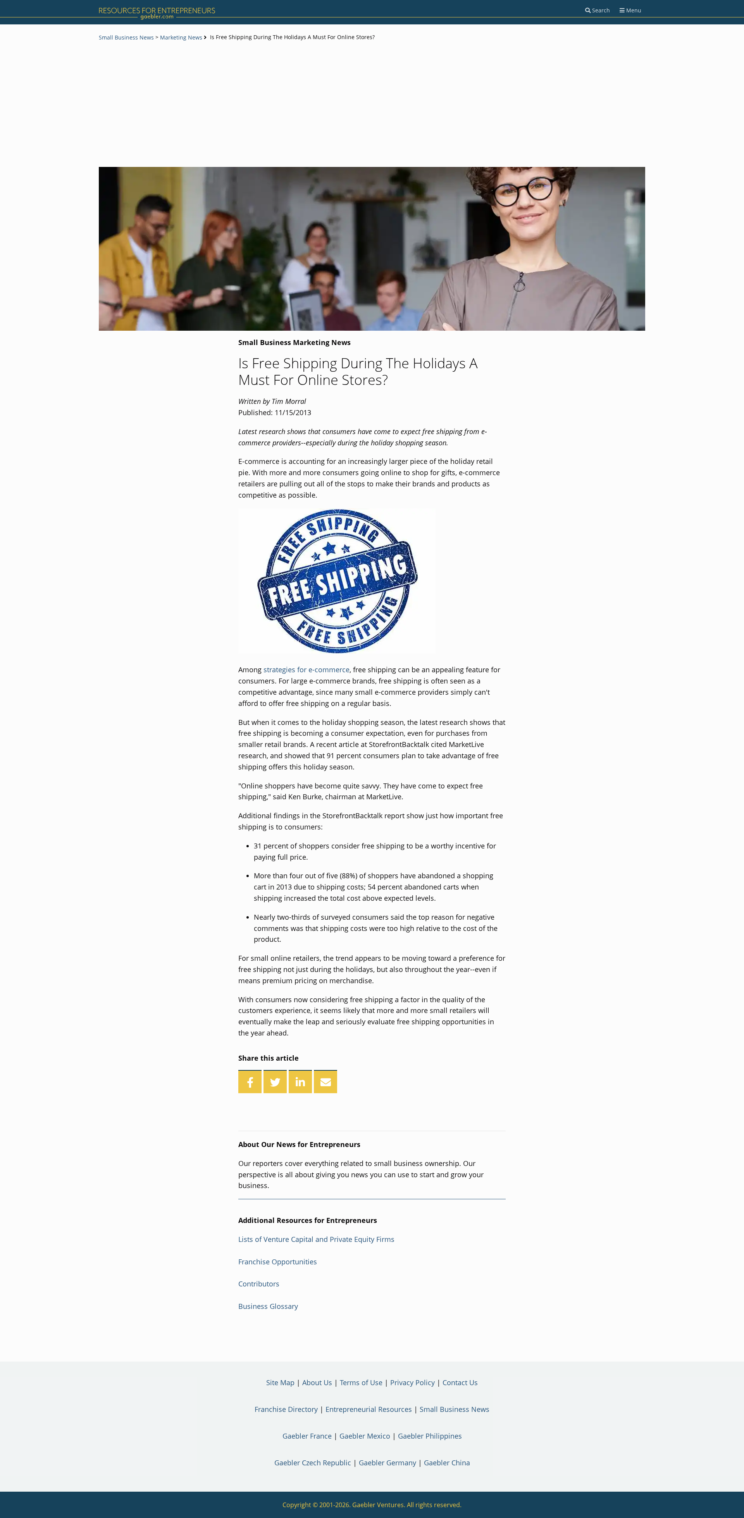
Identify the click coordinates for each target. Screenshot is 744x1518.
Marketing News (181, 37)
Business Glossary (268, 1306)
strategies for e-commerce (307, 669)
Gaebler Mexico (364, 1436)
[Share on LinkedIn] (300, 1081)
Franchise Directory (286, 1409)
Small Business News (126, 37)
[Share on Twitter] (275, 1081)
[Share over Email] (325, 1081)
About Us (317, 1382)
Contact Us (460, 1382)
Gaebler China (447, 1462)
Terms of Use (361, 1382)
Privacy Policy (412, 1382)
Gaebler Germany (387, 1462)
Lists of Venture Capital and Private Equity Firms (316, 1239)
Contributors (258, 1283)
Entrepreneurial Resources (369, 1409)
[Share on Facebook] (250, 1081)
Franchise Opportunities (277, 1261)
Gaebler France (307, 1436)
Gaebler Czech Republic (312, 1462)
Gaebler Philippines (430, 1436)
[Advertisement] (372, 105)
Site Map (280, 1382)
